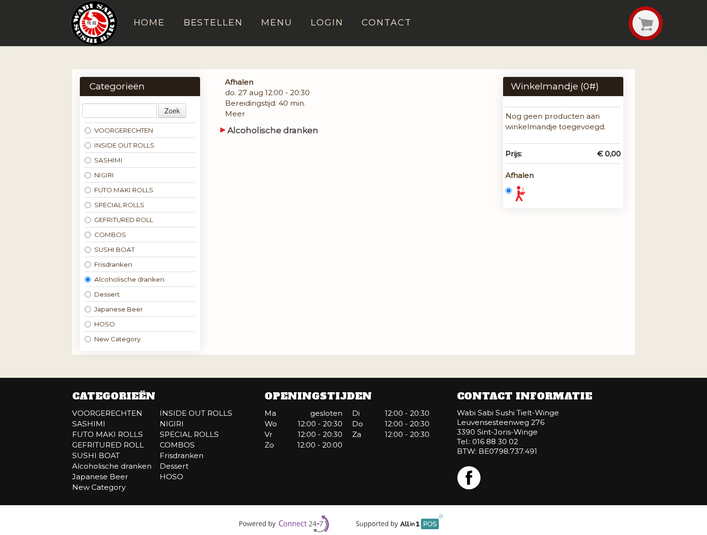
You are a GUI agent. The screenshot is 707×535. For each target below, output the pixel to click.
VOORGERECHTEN (123, 130)
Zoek (172, 110)
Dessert (107, 294)
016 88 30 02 (495, 441)
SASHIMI (108, 160)
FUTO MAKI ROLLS (123, 190)
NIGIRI (104, 175)
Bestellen (213, 22)
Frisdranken (113, 264)
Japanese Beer (118, 309)
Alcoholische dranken (129, 279)
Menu (276, 22)
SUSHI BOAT (114, 249)
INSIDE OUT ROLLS (124, 145)
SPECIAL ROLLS (119, 205)
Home (149, 22)
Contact (386, 22)
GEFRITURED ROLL (123, 220)
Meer (235, 113)
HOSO (104, 324)
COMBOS (110, 234)
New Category (117, 339)
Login (327, 22)
